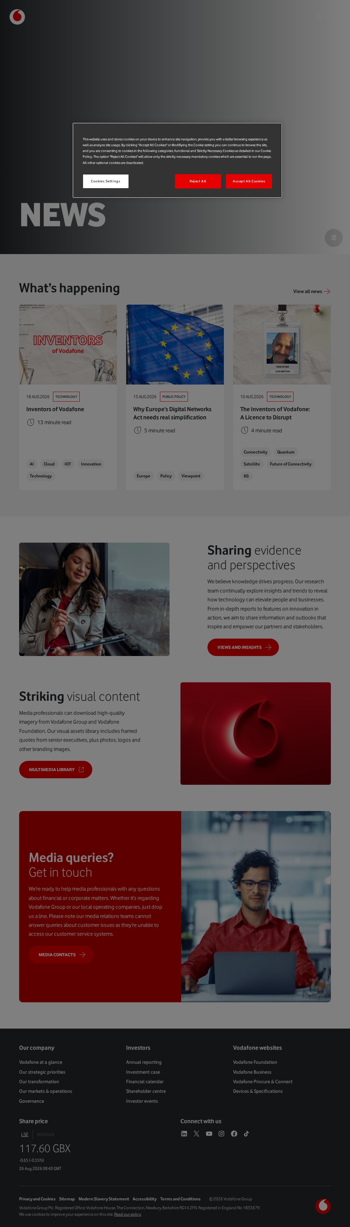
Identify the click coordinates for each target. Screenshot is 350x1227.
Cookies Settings (105, 181)
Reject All (198, 181)
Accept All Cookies (249, 181)
